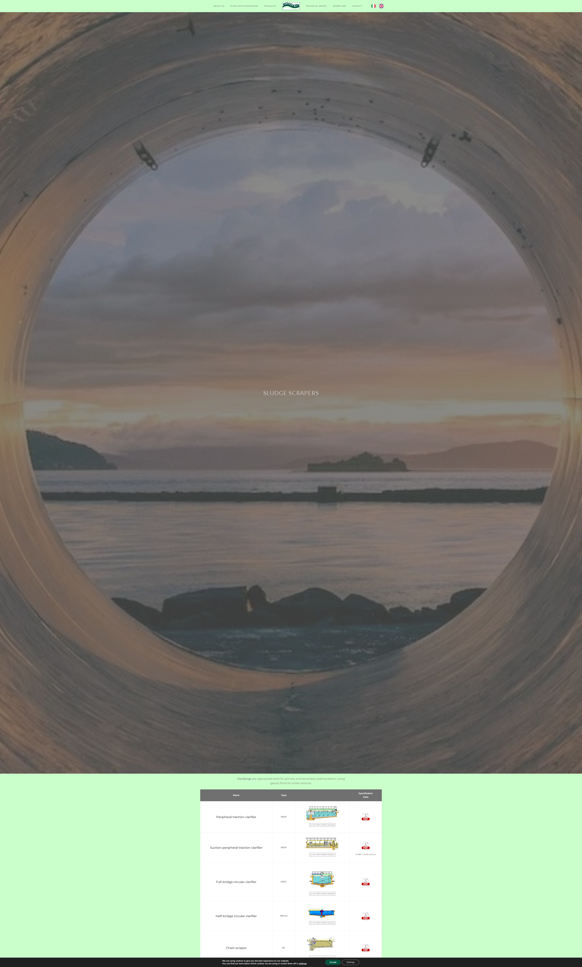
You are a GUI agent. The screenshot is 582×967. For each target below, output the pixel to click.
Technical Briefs (316, 6)
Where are (339, 6)
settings (303, 963)
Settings (351, 962)
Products (270, 6)
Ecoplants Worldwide (244, 6)
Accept (333, 962)
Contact (357, 6)
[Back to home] (291, 6)
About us (218, 6)
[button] (322, 813)
